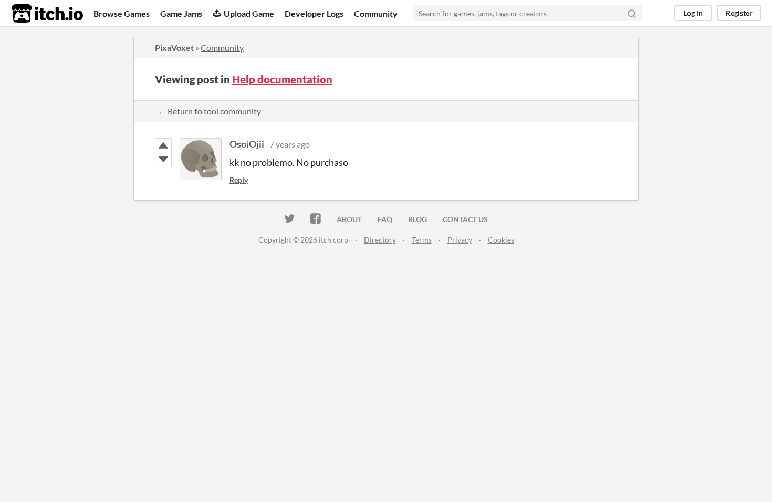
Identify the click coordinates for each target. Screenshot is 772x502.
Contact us (465, 219)
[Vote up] (163, 145)
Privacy (459, 239)
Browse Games (121, 13)
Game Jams (181, 13)
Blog (417, 219)
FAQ (385, 219)
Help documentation (282, 79)
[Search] (632, 13)
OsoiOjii (246, 144)
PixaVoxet (174, 48)
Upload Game (249, 13)
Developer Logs (314, 13)
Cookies (501, 239)
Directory (380, 239)
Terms (422, 239)
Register (739, 12)
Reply (238, 179)
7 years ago (289, 144)
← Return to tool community (209, 111)
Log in (693, 12)
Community (376, 13)
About (349, 219)
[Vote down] (163, 159)
